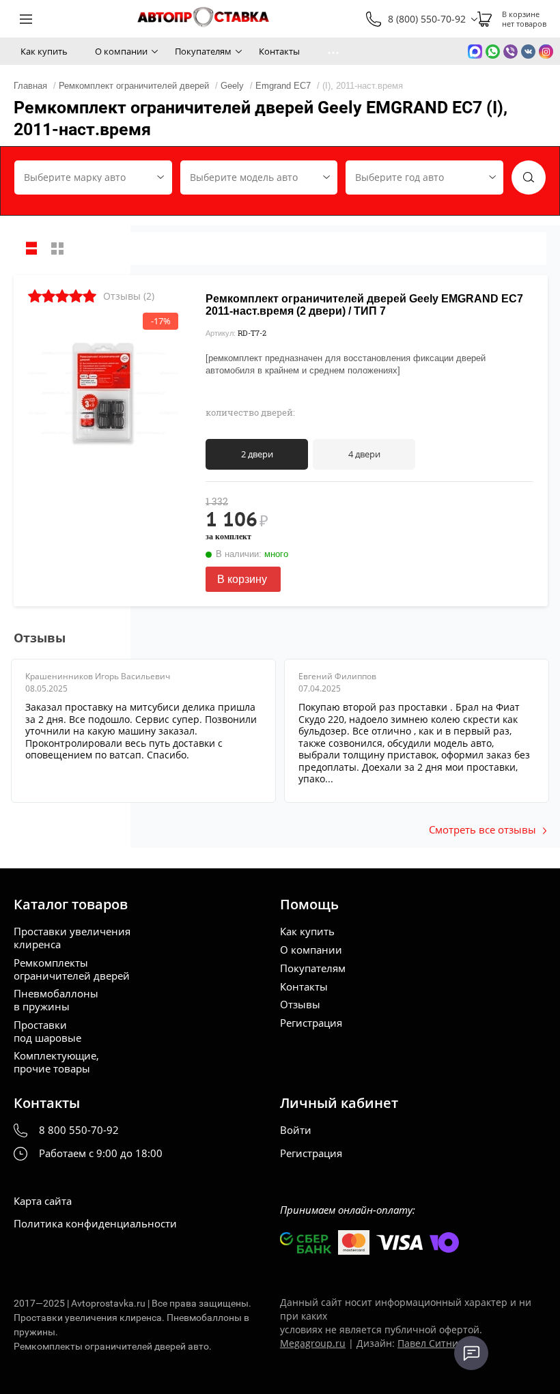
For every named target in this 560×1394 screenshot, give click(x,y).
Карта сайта (43, 1201)
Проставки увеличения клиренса (72, 938)
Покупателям (203, 51)
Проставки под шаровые (47, 1031)
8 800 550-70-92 (79, 1130)
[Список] (31, 248)
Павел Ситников (435, 1343)
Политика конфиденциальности (95, 1223)
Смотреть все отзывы (482, 829)
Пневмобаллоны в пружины (56, 1000)
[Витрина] (57, 248)
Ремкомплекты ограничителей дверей (72, 969)
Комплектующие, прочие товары (56, 1062)
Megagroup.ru (313, 1343)
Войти (295, 1130)
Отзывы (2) (128, 296)
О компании (121, 51)
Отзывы (300, 1004)
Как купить (44, 51)
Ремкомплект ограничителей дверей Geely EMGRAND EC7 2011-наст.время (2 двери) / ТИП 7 (364, 305)
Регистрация (311, 1022)
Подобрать (529, 177)
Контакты (279, 51)
